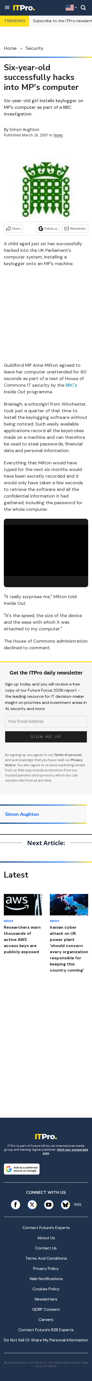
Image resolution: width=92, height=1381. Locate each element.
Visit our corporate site (65, 1151)
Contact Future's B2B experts (46, 1329)
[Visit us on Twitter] (32, 1204)
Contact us (46, 1248)
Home (10, 48)
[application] (46, 548)
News (58, 135)
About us (46, 1238)
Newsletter (78, 228)
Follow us (50, 228)
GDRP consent (46, 1309)
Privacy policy (46, 1268)
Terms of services (68, 755)
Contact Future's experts (46, 1227)
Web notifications (46, 1278)
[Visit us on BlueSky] (63, 1204)
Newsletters (46, 1299)
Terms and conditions (46, 1258)
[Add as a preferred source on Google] (22, 1169)
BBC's (71, 385)
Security (34, 48)
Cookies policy (46, 1289)
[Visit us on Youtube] (48, 1204)
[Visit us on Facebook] (15, 1204)
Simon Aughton (24, 129)
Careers (46, 1319)
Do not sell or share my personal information (46, 1340)
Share (16, 228)
